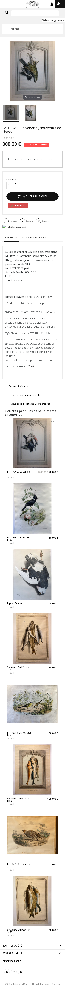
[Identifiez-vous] (51, 4)
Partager (13, 221)
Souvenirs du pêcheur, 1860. (18, 668)
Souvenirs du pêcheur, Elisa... (18, 799)
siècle (50, 311)
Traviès (32, 366)
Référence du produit (35, 237)
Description (11, 237)
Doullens (10, 303)
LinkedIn (20, 971)
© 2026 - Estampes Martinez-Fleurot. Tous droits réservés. (32, 983)
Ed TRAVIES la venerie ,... (18, 472)
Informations (11, 961)
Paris (29, 303)
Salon (23, 333)
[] (13, 15)
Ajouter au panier (32, 196)
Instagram (13, 971)
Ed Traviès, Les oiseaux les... (19, 538)
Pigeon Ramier (14, 603)
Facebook (7, 971)
